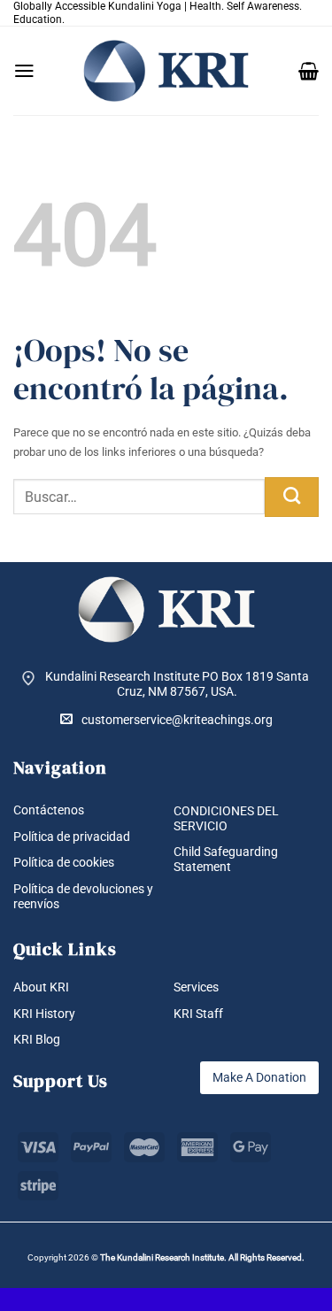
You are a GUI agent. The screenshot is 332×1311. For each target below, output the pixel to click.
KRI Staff (198, 1013)
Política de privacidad (71, 836)
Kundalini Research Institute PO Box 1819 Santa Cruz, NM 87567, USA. (177, 683)
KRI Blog (36, 1039)
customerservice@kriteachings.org (177, 720)
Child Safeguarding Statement (226, 859)
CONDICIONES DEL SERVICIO (226, 818)
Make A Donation (259, 1077)
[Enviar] (292, 497)
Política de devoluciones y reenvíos (83, 896)
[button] (24, 71)
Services (196, 987)
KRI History (44, 1013)
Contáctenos (48, 810)
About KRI (41, 987)
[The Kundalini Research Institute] (166, 71)
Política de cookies (63, 862)
